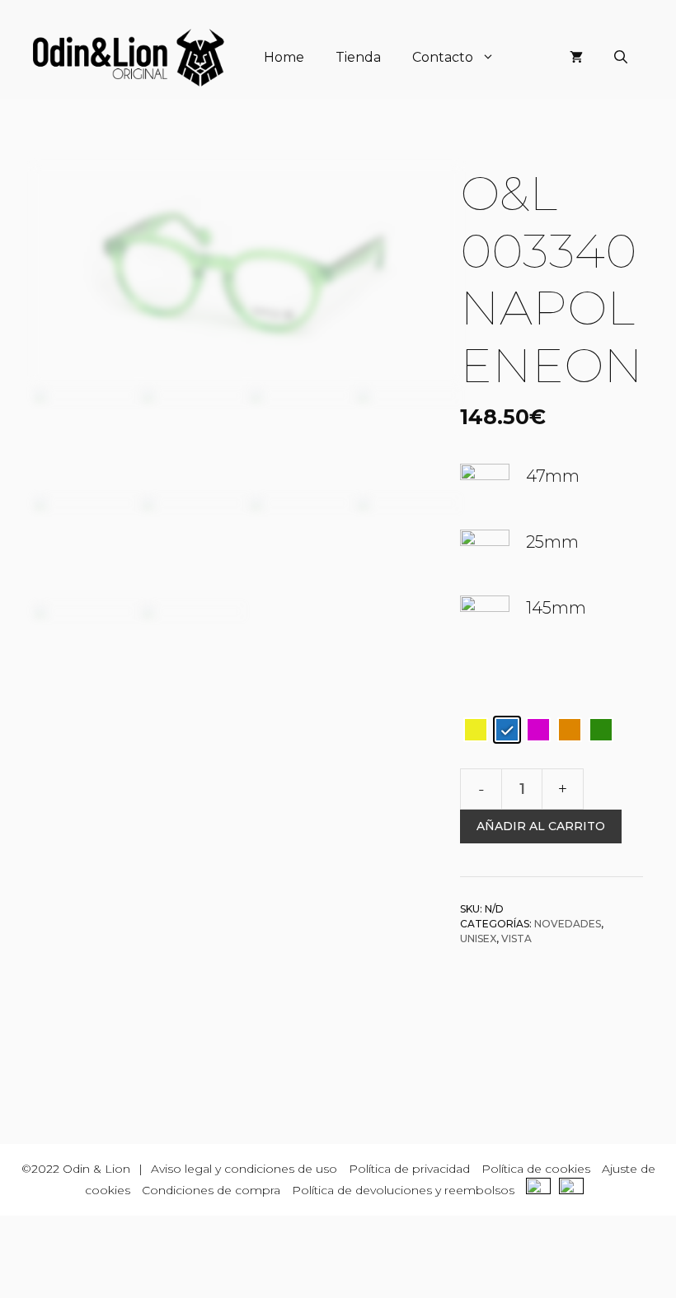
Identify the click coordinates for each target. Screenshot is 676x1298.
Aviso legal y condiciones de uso (244, 1168)
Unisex (478, 938)
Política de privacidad (409, 1168)
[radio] (475, 729)
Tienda (358, 57)
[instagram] (575, 1190)
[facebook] (542, 1190)
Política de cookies (535, 1168)
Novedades (567, 923)
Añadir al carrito (540, 826)
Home (284, 57)
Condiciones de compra (211, 1190)
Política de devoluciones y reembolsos (403, 1190)
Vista (516, 938)
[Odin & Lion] (128, 57)
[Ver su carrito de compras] (576, 57)
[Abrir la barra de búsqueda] (621, 57)
